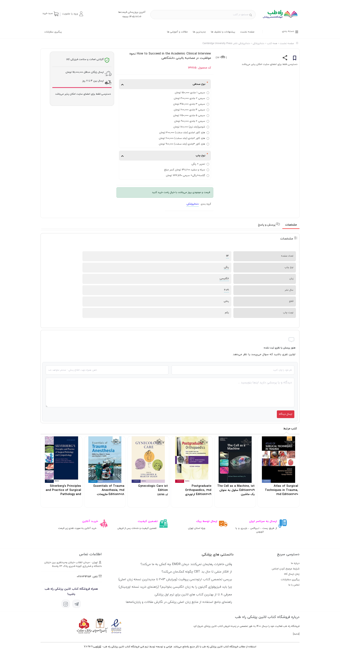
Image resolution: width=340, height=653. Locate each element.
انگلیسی (224, 278)
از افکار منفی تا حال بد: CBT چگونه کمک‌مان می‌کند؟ (197, 572)
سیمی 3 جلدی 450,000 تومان (189, 104)
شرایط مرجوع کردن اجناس (285, 569)
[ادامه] (296, 634)
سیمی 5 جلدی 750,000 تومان (189, 115)
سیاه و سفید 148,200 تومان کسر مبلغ (184, 170)
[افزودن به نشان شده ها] (294, 59)
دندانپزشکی (193, 204)
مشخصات (291, 225)
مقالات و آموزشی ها (177, 31)
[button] (72, 14)
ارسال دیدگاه (285, 414)
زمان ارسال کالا (291, 574)
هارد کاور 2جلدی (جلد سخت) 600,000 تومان (182, 138)
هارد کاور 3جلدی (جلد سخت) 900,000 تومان (182, 144)
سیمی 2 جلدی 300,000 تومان (189, 98)
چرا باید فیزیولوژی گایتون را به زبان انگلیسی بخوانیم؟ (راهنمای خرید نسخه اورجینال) (175, 587)
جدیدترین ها (199, 31)
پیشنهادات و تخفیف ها (223, 31)
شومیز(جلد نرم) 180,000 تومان (189, 127)
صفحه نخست (247, 31)
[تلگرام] (76, 604)
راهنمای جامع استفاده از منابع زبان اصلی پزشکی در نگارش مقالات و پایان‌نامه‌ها (179, 602)
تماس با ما (293, 585)
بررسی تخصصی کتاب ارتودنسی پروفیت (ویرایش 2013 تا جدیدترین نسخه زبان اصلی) (175, 579)
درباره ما (295, 563)
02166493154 (84, 576)
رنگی (226, 267)
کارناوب (97, 646)
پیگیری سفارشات (53, 31)
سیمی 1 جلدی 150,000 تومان (190, 92)
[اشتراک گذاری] (285, 59)
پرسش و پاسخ (267, 225)
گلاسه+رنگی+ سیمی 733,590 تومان (185, 175)
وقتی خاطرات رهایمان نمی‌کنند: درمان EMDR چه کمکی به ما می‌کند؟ (186, 564)
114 (227, 256)
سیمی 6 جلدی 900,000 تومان (189, 121)
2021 (226, 290)
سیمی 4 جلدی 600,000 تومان (189, 110)
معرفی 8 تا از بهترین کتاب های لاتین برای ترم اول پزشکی (193, 594)
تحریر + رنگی (198, 164)
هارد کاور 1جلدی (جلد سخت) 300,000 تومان (182, 132)
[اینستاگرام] (66, 604)
